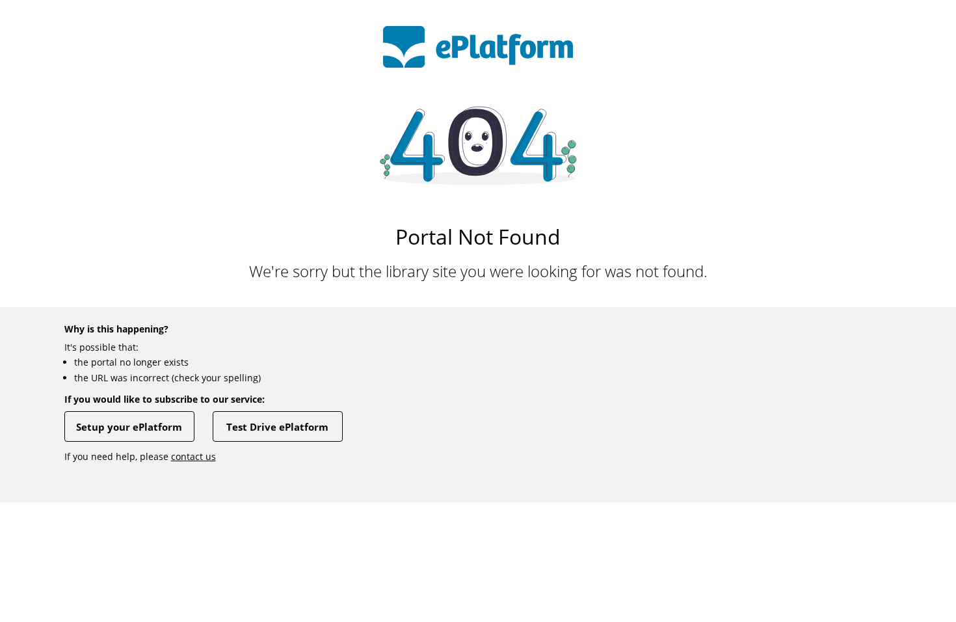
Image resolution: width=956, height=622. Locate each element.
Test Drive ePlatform (277, 426)
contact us (193, 456)
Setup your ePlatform (129, 426)
